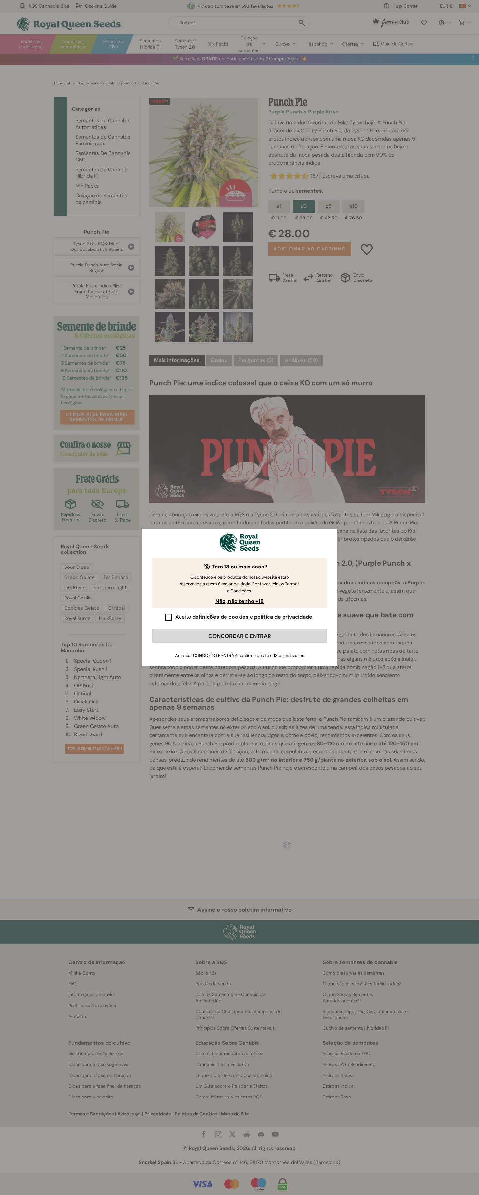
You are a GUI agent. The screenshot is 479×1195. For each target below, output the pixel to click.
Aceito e (243, 616)
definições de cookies (220, 616)
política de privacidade (283, 616)
